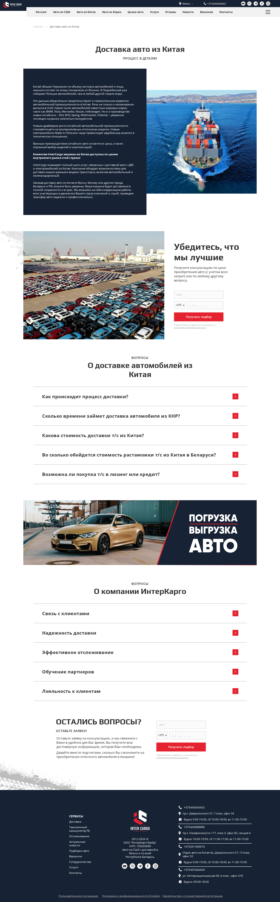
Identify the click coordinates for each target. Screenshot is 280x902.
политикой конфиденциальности (190, 327)
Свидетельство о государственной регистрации (193, 896)
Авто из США (61, 12)
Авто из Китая (86, 12)
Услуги (154, 12)
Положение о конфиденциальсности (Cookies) (131, 896)
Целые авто (136, 12)
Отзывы (170, 12)
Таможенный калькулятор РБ (79, 829)
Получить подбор (199, 317)
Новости (188, 12)
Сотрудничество (80, 862)
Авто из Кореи (111, 12)
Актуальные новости (77, 843)
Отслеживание (79, 836)
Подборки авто (79, 851)
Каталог (41, 12)
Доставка (75, 821)
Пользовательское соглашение (78, 896)
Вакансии (206, 12)
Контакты (226, 12)
